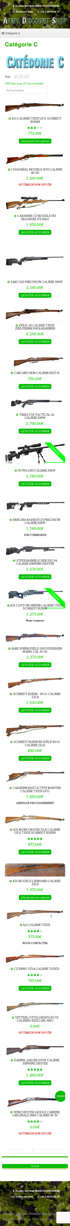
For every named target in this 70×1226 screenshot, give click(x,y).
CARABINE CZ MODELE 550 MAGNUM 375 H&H (36, 217)
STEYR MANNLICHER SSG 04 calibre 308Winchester (36, 562)
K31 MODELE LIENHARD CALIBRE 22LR (36, 882)
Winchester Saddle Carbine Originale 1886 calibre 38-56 (36, 1113)
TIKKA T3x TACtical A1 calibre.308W (36, 416)
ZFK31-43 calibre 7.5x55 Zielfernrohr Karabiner (35, 327)
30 (15, 76)
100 (27, 76)
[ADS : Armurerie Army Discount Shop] (35, 24)
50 (21, 76)
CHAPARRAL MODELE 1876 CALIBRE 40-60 (36, 171)
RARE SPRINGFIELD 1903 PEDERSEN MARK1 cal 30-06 (36, 650)
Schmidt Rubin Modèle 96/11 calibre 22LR (37, 743)
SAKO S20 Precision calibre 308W (37, 282)
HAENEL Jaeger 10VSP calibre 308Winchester (37, 1061)
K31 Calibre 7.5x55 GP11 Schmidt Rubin (36, 120)
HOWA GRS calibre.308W (36, 470)
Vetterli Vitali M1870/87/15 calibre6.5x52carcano (36, 1019)
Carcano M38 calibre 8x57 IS (37, 373)
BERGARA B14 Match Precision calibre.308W (36, 521)
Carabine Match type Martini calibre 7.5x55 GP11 (37, 789)
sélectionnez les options (35, 141)
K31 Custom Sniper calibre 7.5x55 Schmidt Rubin (36, 607)
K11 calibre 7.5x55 (36, 925)
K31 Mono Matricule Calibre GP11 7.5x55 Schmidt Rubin (36, 831)
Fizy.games (23, 1219)
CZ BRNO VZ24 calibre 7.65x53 (36, 969)
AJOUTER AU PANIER (35, 232)
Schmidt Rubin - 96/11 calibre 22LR (36, 695)
